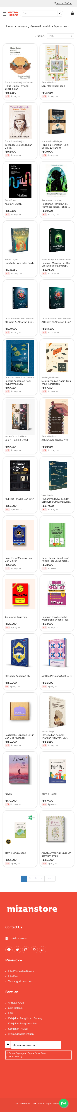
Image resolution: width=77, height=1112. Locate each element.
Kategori (22, 26)
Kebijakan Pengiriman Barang (25, 1018)
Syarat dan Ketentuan (21, 1034)
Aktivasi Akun (16, 1003)
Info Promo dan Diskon (21, 971)
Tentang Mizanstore (20, 981)
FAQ (10, 1013)
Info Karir (13, 976)
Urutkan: (40, 36)
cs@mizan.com (19, 938)
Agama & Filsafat (40, 26)
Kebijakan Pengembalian (22, 1023)
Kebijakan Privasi (18, 1029)
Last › (50, 878)
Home (9, 26)
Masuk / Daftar (64, 4)
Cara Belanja (15, 1008)
